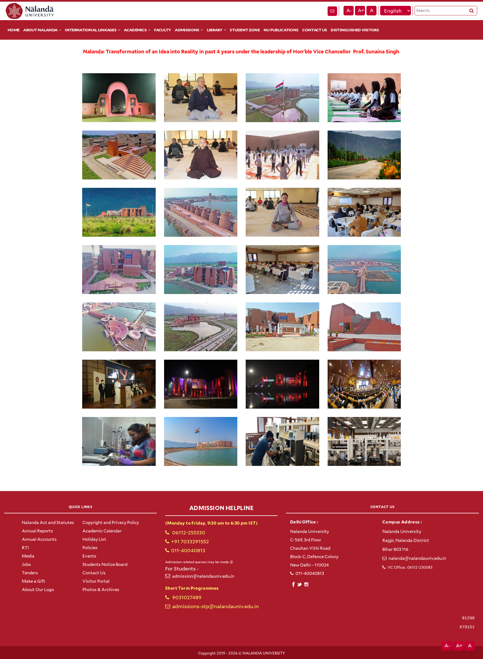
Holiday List (94, 539)
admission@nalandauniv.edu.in (203, 576)
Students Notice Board (104, 564)
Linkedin (300, 583)
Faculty (162, 30)
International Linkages (90, 30)
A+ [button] (361, 10)
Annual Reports (37, 531)
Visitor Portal (96, 581)
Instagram (306, 584)
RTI (25, 547)
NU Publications (281, 30)
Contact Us (314, 30)
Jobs (26, 564)
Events (89, 556)
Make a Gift (33, 581)
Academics (135, 30)
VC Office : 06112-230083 (410, 567)
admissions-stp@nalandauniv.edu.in (215, 606)
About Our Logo (38, 589)
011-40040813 (188, 550)
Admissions (187, 30)
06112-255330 (188, 532)
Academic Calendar (102, 531)
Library (214, 30)
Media (28, 556)
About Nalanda (40, 30)
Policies (90, 547)
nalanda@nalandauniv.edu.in (417, 558)
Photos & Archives (100, 589)
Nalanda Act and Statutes (48, 522)
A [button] (371, 10)
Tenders (30, 572)
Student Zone (245, 30)
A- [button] (349, 10)
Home (13, 30)
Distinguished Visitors (355, 30)
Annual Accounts (39, 539)
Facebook (293, 583)
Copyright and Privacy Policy (110, 522)
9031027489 (186, 597)
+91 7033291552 (190, 541)
